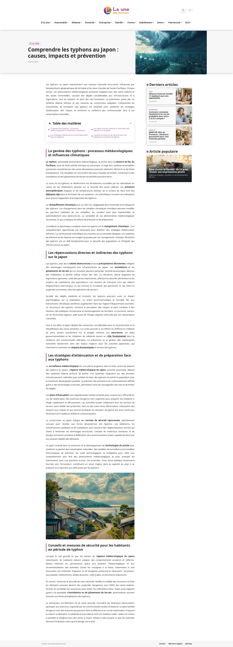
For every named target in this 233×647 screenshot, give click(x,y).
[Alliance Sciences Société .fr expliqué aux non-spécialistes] (184, 96)
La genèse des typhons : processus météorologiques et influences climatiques (67, 129)
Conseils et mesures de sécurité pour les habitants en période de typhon (110, 136)
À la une (34, 43)
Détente (152, 130)
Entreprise (153, 110)
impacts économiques (82, 347)
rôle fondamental (116, 336)
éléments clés (53, 194)
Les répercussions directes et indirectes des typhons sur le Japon (111, 129)
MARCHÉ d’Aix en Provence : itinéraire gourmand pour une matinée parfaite (159, 135)
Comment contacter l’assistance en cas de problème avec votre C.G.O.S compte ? (159, 115)
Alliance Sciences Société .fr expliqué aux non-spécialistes (161, 95)
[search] (183, 10)
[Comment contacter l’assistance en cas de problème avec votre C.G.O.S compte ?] (184, 115)
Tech (151, 91)
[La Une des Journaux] (116, 10)
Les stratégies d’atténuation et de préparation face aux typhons (69, 136)
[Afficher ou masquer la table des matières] (106, 123)
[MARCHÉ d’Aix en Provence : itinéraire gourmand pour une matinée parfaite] (184, 136)
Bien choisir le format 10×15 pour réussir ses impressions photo (168, 170)
